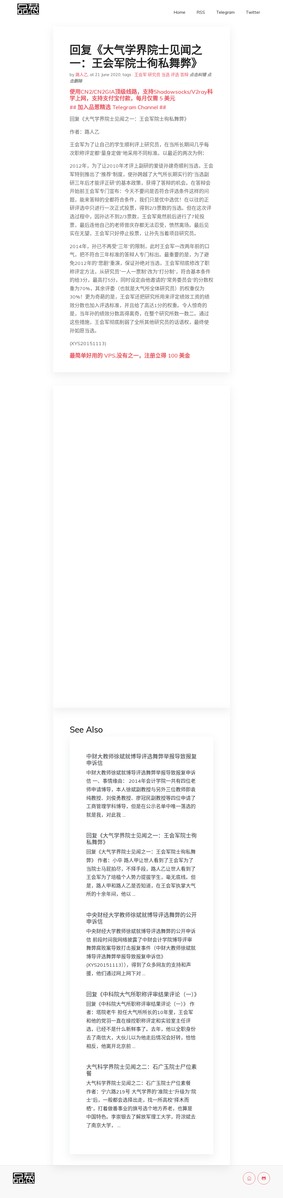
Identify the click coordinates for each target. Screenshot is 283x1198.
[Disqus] (141, 477)
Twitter (253, 12)
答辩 (184, 74)
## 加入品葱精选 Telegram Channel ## (118, 107)
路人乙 (81, 74)
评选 (175, 74)
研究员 (154, 74)
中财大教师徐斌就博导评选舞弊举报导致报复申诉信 (141, 759)
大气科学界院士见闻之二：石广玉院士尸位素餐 (141, 1070)
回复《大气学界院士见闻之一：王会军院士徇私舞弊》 (141, 839)
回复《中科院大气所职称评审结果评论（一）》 (143, 994)
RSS (200, 12)
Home (179, 12)
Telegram (225, 12)
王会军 (140, 74)
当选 (165, 74)
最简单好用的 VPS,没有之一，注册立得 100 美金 (130, 355)
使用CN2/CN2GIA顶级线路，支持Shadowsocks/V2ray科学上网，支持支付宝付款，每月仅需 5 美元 (141, 95)
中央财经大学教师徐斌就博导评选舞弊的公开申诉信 (141, 918)
